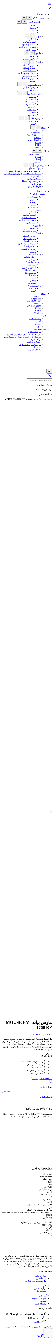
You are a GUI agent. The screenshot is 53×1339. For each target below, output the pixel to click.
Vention (37, 147)
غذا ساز (32, 121)
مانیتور (38, 53)
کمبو (34, 30)
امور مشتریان (40, 165)
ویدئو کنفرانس (34, 84)
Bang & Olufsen (34, 135)
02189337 (5, 1092)
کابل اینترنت (30, 104)
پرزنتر (33, 112)
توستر (33, 124)
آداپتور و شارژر (29, 99)
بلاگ (44, 151)
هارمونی (32, 115)
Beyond (37, 137)
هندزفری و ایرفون (27, 47)
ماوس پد (32, 33)
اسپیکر (32, 39)
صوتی (38, 36)
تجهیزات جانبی (34, 93)
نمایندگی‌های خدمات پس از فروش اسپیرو (22, 173)
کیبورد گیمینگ (29, 68)
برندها (43, 127)
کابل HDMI (30, 102)
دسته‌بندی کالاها (39, 18)
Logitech (37, 130)
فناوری (38, 156)
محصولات (41, 399)
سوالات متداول (34, 168)
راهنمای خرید (35, 154)
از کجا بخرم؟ (46, 1096)
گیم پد (33, 81)
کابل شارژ (31, 96)
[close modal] (51, 811)
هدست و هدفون (28, 44)
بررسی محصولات (38, 1298)
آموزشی (37, 162)
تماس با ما (36, 184)
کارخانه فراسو (34, 186)
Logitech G (36, 133)
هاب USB (31, 109)
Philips (38, 142)
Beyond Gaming (34, 140)
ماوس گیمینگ (29, 65)
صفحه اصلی (40, 14)
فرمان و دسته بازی (27, 73)
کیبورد (33, 27)
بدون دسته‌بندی (39, 1034)
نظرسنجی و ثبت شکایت (30, 181)
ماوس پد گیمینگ (28, 78)
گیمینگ (37, 62)
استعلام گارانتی (34, 178)
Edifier (38, 145)
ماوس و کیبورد (34, 22)
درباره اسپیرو (40, 1288)
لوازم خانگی (35, 118)
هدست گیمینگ (29, 70)
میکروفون (31, 49)
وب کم (32, 90)
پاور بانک (32, 107)
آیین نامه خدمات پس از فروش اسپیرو (24, 171)
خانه (50, 399)
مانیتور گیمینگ (29, 59)
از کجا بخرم (36, 176)
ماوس (33, 25)
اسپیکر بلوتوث (29, 42)
